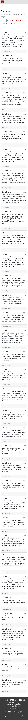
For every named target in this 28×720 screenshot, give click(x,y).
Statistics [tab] (12, 23)
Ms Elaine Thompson (15, 20)
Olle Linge (16, 703)
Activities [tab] (5, 23)
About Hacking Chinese (14, 705)
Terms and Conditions (14, 706)
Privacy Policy (14, 708)
